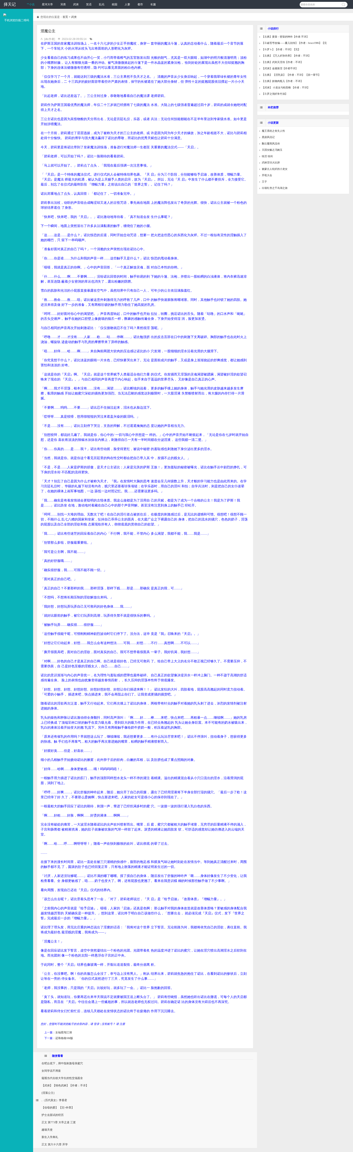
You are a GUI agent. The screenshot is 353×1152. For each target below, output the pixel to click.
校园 (114, 4)
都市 (140, 4)
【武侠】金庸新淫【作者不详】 (280, 68)
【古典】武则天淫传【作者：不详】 (282, 62)
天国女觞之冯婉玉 (272, 149)
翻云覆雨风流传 (271, 143)
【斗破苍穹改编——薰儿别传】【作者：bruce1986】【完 (294, 43)
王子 (264, 181)
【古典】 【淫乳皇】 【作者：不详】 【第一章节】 (291, 75)
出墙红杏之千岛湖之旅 (275, 188)
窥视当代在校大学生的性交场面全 (62, 1078)
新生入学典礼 (50, 1137)
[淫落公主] (48, 1092)
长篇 (153, 4)
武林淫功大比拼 (271, 162)
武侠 (76, 4)
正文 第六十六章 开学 (55, 1144)
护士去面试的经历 (53, 1114)
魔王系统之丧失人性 (273, 131)
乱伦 (101, 4)
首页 (65, 16)
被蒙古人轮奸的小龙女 (275, 169)
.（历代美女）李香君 (54, 1100)
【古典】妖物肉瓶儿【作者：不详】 (282, 81)
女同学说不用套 (51, 1070)
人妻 (127, 4)
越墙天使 (47, 1129)
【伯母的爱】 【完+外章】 (58, 1107)
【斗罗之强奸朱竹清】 (275, 93)
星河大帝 (47, 4)
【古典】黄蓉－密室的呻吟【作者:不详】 (285, 36)
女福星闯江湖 (63, 1032)
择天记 (10, 4)
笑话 (89, 4)
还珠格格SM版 (64, 1038)
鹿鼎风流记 (268, 137)
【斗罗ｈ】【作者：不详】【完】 (281, 49)
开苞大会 (267, 175)
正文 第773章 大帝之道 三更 (59, 1122)
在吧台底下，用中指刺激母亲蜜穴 (62, 1063)
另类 (63, 4)
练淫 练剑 (267, 156)
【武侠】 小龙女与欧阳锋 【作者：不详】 (286, 87)
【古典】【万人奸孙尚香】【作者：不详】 (286, 55)
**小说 (31, 4)
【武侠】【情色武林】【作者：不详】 (65, 1085)
